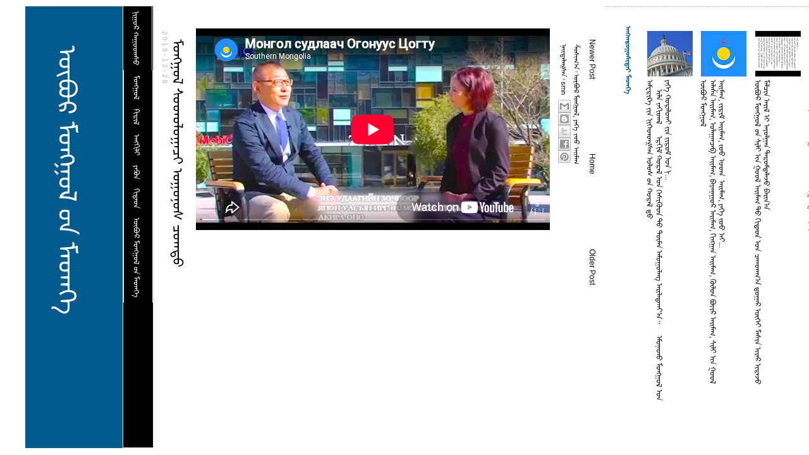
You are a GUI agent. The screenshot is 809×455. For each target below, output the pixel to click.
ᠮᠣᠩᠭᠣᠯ (136, 87)
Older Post (592, 267)
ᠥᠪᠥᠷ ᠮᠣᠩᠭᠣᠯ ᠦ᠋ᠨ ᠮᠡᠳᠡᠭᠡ (67, 180)
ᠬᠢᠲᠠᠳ (136, 198)
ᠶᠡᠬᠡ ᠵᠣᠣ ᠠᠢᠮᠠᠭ (576, 141)
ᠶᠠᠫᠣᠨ (136, 172)
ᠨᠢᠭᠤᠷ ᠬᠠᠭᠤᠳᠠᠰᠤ (135, 38)
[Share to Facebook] (564, 144)
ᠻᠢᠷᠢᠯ (136, 117)
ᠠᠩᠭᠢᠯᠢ (136, 144)
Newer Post (592, 59)
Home (592, 164)
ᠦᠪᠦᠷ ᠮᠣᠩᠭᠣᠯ (576, 95)
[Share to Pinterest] (564, 156)
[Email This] (564, 106)
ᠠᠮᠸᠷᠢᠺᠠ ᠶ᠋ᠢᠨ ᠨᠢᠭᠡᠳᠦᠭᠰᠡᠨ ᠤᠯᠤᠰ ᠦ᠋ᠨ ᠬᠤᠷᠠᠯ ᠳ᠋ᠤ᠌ (649, 149)
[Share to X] (564, 131)
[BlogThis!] (564, 118)
